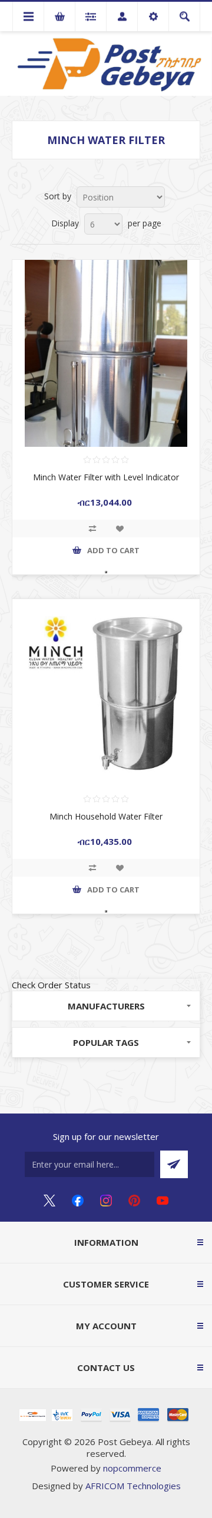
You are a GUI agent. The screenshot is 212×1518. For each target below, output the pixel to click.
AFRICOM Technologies (133, 1486)
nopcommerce (132, 1468)
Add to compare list (92, 528)
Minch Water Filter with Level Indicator (106, 477)
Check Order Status (51, 985)
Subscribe (174, 1164)
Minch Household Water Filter (106, 816)
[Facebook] (77, 1200)
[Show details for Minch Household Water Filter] (106, 692)
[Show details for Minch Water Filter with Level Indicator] (106, 353)
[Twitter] (49, 1200)
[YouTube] (162, 1200)
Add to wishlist (119, 528)
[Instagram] (106, 1200)
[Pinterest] (134, 1200)
